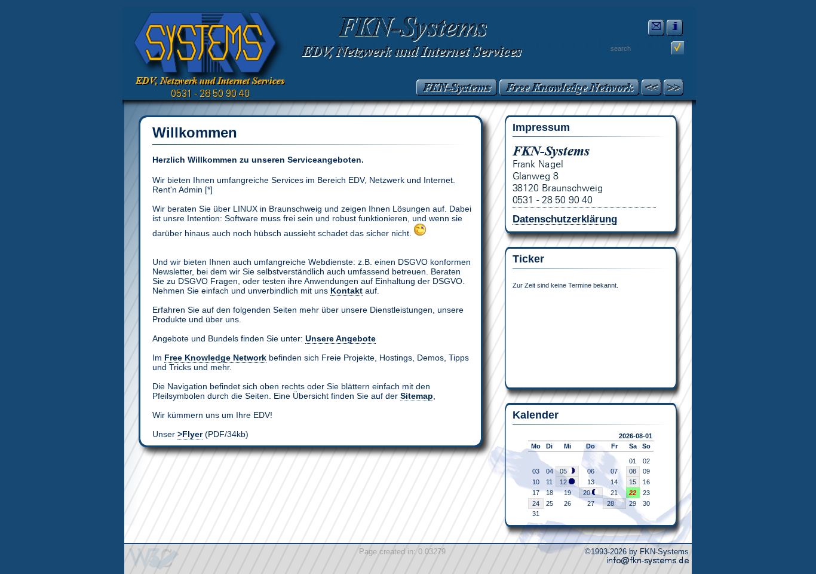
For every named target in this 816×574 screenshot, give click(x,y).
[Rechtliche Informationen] (675, 28)
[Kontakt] (656, 28)
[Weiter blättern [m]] (673, 88)
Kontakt (346, 290)
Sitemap (416, 396)
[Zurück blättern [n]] (651, 88)
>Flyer (190, 434)
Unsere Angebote (340, 338)
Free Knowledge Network (215, 357)
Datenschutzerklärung (565, 218)
